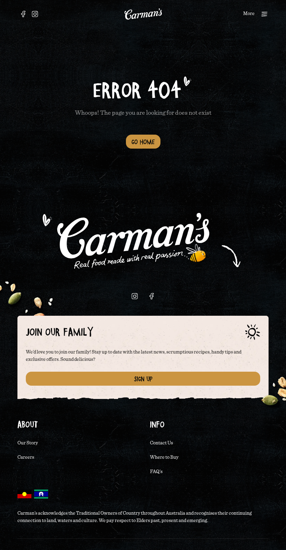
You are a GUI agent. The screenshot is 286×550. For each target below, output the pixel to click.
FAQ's (156, 471)
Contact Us (161, 443)
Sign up (143, 379)
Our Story (27, 443)
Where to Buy (164, 457)
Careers (25, 457)
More (249, 13)
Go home (143, 141)
